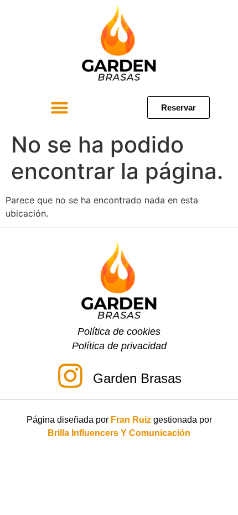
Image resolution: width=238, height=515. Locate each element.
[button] (60, 108)
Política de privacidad (119, 345)
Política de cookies (119, 331)
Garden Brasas (137, 378)
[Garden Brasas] (70, 377)
